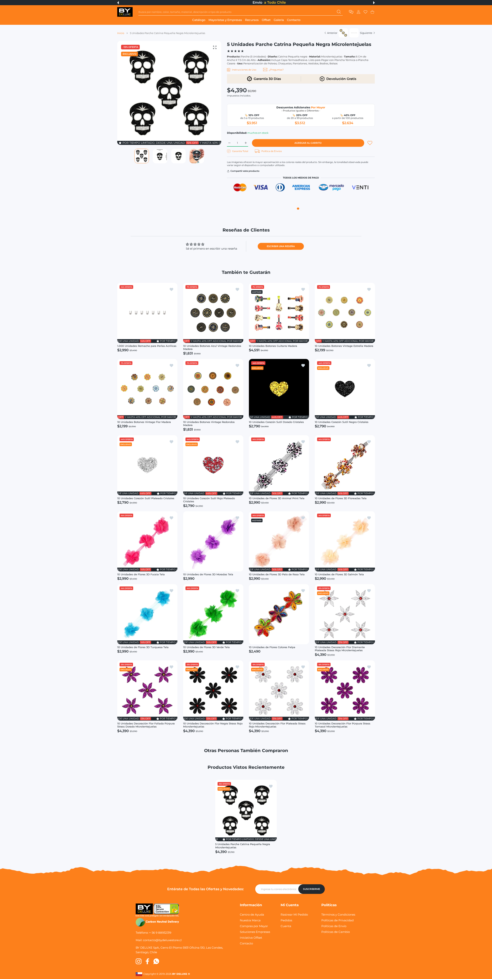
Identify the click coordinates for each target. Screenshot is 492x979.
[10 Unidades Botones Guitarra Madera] (279, 313)
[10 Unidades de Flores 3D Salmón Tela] (345, 541)
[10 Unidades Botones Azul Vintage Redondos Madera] (213, 313)
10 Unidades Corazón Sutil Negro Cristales (341, 421)
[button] (118, 2)
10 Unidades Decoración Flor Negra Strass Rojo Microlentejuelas (213, 725)
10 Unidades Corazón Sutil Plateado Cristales (145, 498)
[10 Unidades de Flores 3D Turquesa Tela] (147, 614)
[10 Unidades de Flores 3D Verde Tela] (213, 614)
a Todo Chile (252, 2)
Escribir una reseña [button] (281, 246)
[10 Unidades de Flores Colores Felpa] (279, 614)
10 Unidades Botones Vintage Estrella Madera (344, 345)
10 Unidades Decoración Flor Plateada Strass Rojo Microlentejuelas (277, 725)
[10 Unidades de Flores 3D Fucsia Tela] (147, 541)
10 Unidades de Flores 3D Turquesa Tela (143, 647)
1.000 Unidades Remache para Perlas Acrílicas (146, 345)
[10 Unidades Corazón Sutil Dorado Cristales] (279, 389)
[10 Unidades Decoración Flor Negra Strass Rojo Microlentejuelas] (213, 690)
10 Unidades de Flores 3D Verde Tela (206, 647)
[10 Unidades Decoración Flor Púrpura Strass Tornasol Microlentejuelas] (345, 690)
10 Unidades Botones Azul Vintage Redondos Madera (212, 347)
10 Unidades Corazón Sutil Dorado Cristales (276, 421)
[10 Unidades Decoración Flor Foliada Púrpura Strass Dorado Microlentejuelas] (147, 690)
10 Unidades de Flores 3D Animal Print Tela (276, 498)
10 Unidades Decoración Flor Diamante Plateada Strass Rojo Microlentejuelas (340, 648)
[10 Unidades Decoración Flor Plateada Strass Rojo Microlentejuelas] (279, 690)
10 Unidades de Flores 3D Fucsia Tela (141, 574)
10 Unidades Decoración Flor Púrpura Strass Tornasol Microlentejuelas (342, 725)
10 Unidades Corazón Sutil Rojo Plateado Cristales (209, 500)
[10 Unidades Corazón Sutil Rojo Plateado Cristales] (213, 465)
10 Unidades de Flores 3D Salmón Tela (339, 574)
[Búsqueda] (339, 12)
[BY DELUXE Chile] (125, 12)
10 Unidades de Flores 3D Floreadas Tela (341, 498)
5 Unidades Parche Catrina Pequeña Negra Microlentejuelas (242, 846)
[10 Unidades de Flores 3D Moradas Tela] (213, 541)
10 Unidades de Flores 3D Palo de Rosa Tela (277, 574)
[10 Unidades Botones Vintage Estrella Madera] (345, 313)
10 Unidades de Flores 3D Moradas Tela (208, 574)
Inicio (120, 33)
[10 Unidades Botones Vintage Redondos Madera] (213, 389)
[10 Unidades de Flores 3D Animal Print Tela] (279, 465)
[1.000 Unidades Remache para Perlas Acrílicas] (147, 313)
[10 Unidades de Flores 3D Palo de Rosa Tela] (279, 541)
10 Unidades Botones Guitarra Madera (273, 345)
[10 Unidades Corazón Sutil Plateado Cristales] (147, 465)
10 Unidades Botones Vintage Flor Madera (144, 421)
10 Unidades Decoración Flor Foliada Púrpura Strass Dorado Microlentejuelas (146, 725)
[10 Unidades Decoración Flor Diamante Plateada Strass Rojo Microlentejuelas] (345, 614)
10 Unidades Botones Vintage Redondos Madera (209, 423)
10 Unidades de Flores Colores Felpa (272, 647)
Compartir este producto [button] (244, 170)
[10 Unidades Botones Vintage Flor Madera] (147, 389)
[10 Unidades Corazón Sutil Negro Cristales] (345, 389)
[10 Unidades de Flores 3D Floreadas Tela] (345, 465)
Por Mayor (318, 107)
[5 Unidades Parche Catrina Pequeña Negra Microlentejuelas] (246, 810)
